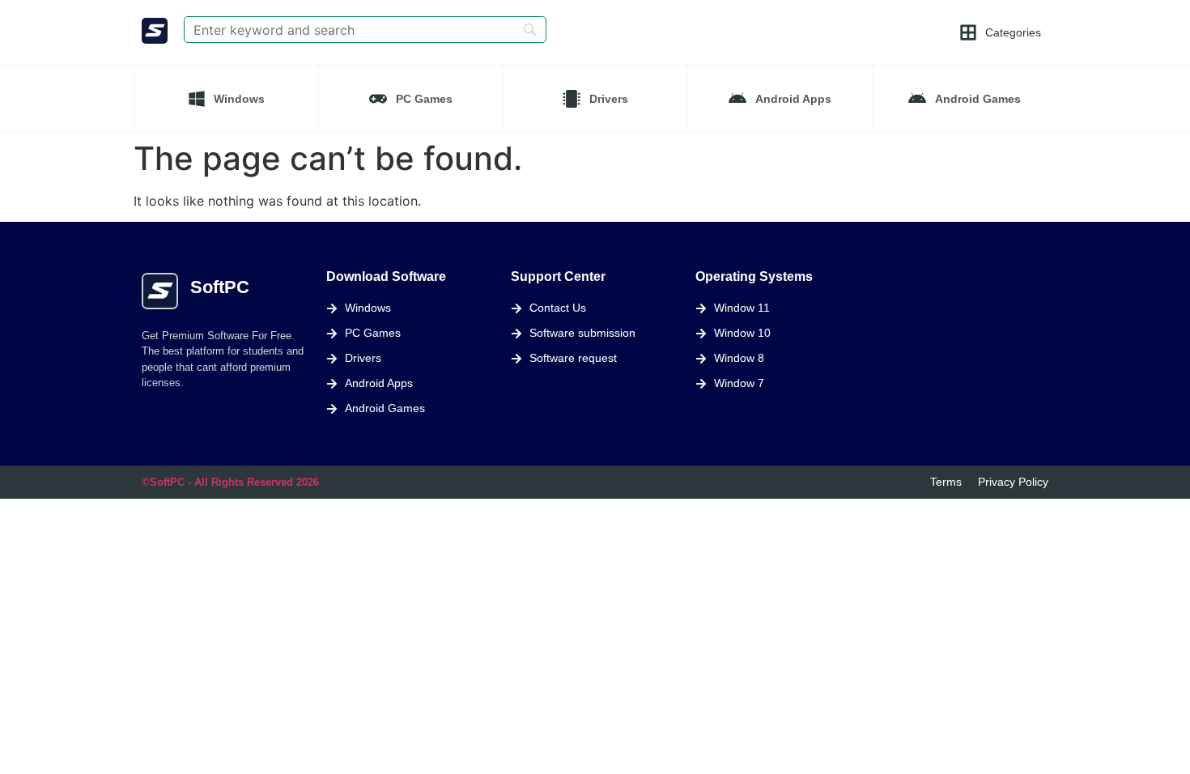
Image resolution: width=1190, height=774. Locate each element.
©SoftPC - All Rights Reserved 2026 (230, 482)
